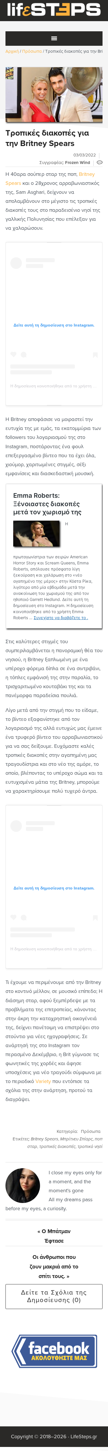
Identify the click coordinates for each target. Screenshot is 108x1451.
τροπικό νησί (90, 1146)
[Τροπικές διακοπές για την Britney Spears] (54, 94)
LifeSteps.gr (54, 10)
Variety (43, 1081)
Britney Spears (44, 1139)
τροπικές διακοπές (57, 1146)
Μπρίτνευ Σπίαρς (76, 1139)
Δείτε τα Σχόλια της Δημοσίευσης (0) (54, 1296)
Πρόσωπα (91, 1131)
